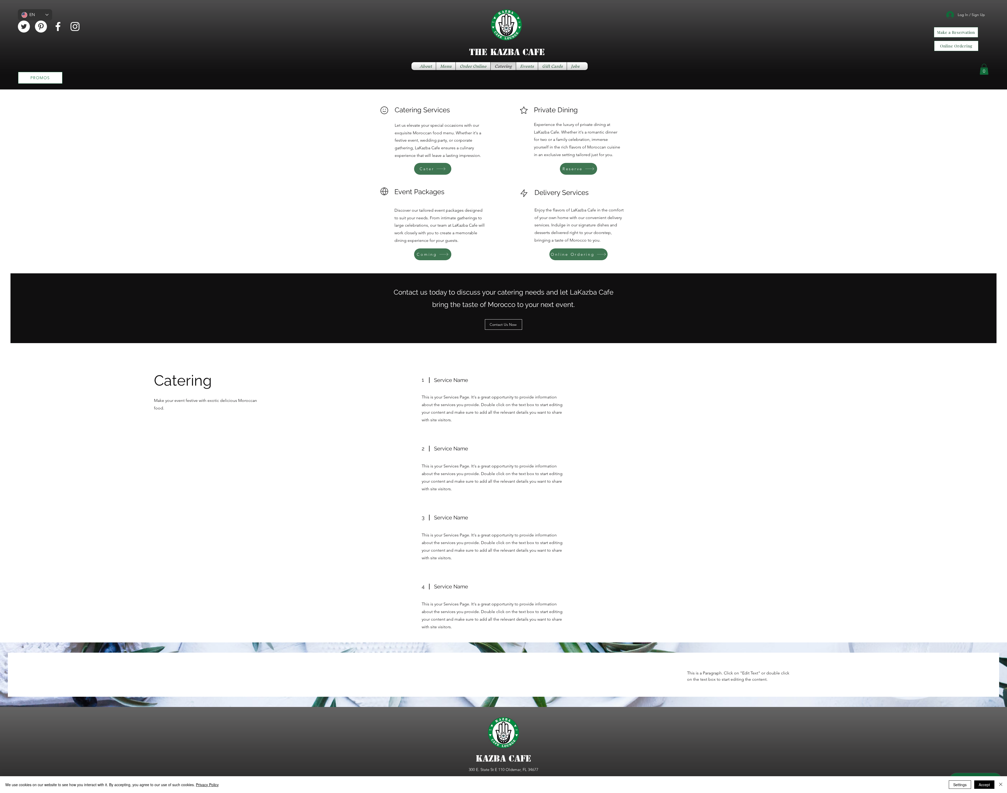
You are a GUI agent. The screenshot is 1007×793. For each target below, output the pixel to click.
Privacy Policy (207, 784)
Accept (984, 784)
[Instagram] (75, 26)
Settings (960, 784)
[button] (984, 69)
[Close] (1001, 784)
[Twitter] (24, 26)
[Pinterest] (41, 26)
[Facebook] (58, 26)
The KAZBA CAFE (507, 52)
